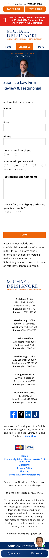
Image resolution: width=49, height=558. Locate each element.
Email (6, 122)
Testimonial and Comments (20, 176)
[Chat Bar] (24, 553)
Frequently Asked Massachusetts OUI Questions (24, 460)
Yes (9, 154)
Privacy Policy (24, 468)
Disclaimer (24, 464)
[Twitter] (21, 414)
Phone (7, 136)
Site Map (24, 471)
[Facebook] (13, 414)
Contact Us (24, 46)
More (41, 46)
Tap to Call (13, 8)
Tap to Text (35, 8)
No (19, 154)
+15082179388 (28, 312)
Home (8, 46)
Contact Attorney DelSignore (24, 474)
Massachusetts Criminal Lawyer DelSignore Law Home (24, 35)
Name (7, 108)
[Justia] (35, 414)
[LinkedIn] (28, 414)
